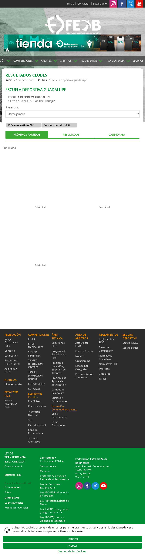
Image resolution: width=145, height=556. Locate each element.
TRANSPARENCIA (114, 60)
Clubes (42, 80)
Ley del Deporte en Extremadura (50, 485)
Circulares (104, 373)
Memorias (45, 471)
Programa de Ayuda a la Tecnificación (59, 381)
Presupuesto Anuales (16, 507)
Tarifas (102, 378)
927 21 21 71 (82, 477)
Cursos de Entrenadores (59, 399)
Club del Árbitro (84, 351)
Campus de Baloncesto (58, 391)
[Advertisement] (37, 176)
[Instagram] (113, 3)
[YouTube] (103, 485)
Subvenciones (48, 466)
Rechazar (72, 539)
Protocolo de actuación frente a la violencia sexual (54, 477)
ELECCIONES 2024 (15, 461)
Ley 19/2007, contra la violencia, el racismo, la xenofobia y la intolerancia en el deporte (54, 522)
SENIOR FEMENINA (34, 353)
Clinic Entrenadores (59, 415)
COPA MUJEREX (36, 384)
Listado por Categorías (81, 367)
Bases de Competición (106, 349)
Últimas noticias (13, 384)
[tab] (26, 135)
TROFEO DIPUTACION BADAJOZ (35, 375)
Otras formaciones (59, 423)
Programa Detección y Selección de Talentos (59, 368)
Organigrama (82, 361)
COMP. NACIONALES (35, 345)
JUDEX (31, 339)
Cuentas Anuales (14, 502)
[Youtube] (139, 3)
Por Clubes (34, 401)
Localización (100, 3)
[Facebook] (122, 3)
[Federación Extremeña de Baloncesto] (72, 24)
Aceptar (72, 545)
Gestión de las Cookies (72, 551)
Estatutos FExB (13, 474)
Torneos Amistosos (34, 439)
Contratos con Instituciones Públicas (52, 459)
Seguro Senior (130, 347)
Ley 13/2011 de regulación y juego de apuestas (54, 510)
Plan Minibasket (37, 425)
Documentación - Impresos (84, 375)
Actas (8, 492)
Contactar (83, 3)
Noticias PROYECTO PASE (11, 404)
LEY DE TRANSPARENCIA (15, 455)
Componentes (13, 487)
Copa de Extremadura (35, 431)
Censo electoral (13, 466)
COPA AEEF (34, 388)
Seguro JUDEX (130, 342)
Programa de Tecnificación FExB (59, 354)
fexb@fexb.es (82, 473)
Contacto (10, 350)
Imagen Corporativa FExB (11, 342)
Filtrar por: (12, 107)
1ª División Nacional (34, 413)
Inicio (70, 3)
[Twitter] (130, 3)
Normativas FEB (108, 364)
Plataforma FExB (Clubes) (12, 362)
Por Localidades (37, 406)
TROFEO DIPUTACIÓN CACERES (35, 364)
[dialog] (72, 540)
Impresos (104, 368)
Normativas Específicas (105, 357)
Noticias (79, 356)
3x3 (30, 420)
